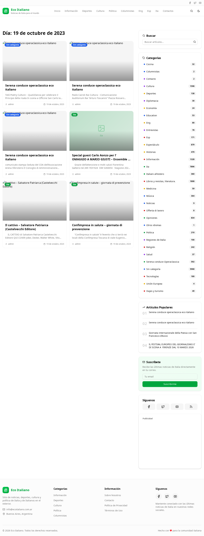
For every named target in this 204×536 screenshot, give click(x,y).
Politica (113, 10)
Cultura (100, 10)
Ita (157, 10)
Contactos (168, 10)
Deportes (87, 10)
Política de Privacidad (116, 505)
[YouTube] (200, 3)
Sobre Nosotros (113, 495)
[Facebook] (190, 3)
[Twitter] (195, 3)
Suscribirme (170, 384)
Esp (149, 10)
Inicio (57, 10)
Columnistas (127, 10)
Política (57, 510)
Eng (141, 10)
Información (71, 10)
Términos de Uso (113, 510)
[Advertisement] (170, 443)
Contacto (109, 500)
